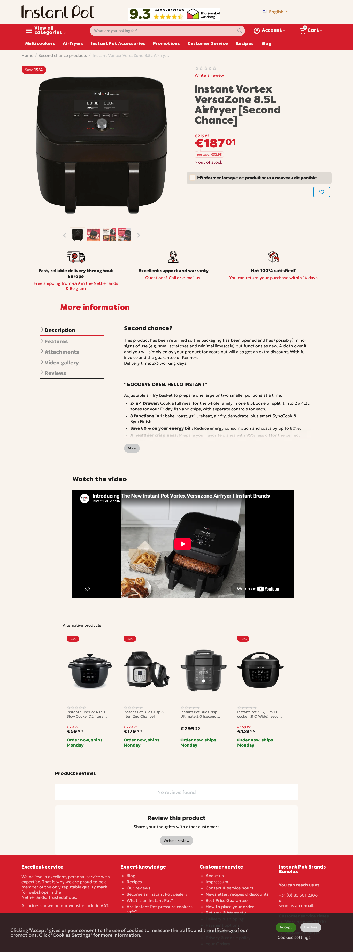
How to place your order (230, 906)
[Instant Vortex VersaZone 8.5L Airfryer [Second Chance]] (101, 146)
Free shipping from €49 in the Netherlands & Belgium (76, 286)
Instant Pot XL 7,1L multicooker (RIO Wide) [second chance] (260, 714)
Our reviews (138, 887)
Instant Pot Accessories (118, 44)
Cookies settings (294, 937)
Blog (266, 44)
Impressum (217, 881)
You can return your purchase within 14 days (273, 277)
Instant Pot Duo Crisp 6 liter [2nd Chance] (144, 714)
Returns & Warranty (226, 912)
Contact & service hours (229, 887)
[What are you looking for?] (240, 31)
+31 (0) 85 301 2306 (298, 895)
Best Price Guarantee (227, 900)
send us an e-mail (296, 905)
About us (215, 875)
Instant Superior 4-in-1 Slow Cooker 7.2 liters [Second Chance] (86, 714)
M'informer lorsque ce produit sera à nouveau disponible (257, 177)
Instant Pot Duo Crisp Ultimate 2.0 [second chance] (198, 714)
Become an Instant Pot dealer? (157, 894)
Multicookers (40, 44)
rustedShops (63, 897)
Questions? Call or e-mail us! (173, 277)
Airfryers (73, 44)
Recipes (245, 44)
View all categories (48, 31)
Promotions (166, 44)
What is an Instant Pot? (150, 900)
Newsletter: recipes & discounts (237, 894)
